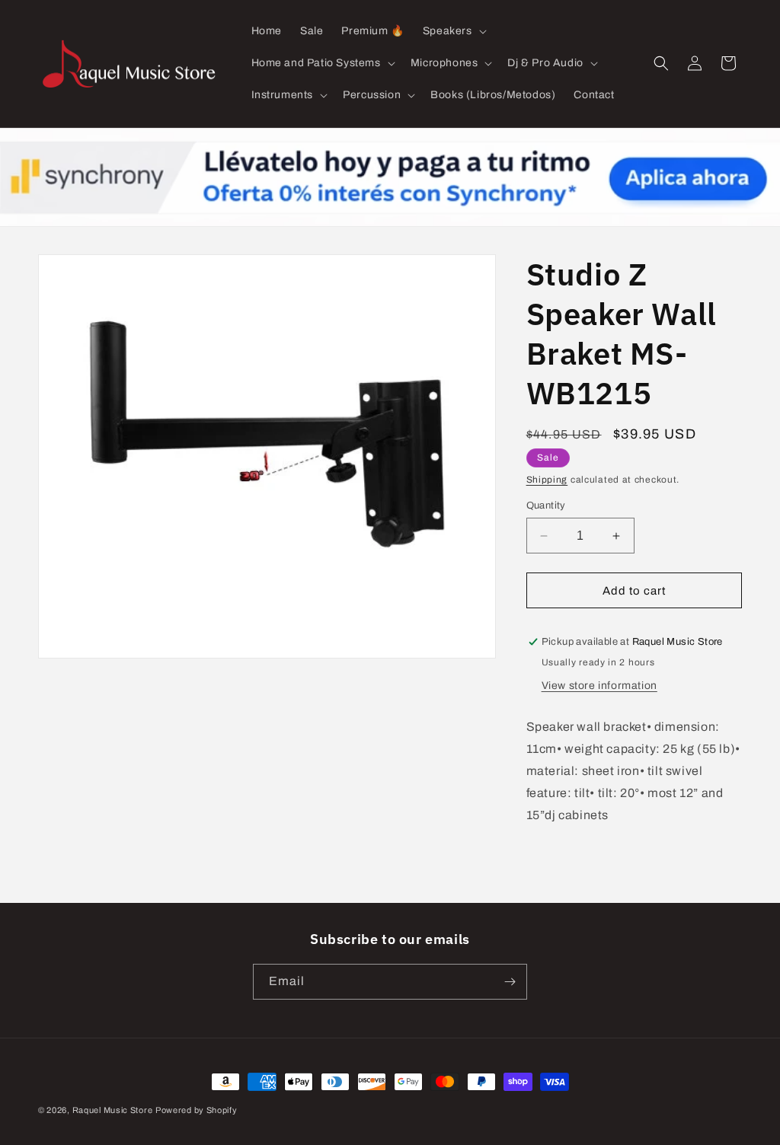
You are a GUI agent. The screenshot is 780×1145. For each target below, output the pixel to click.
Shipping (547, 479)
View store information (599, 685)
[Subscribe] (509, 982)
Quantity (546, 505)
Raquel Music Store (112, 1110)
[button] (453, 31)
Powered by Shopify (196, 1110)
